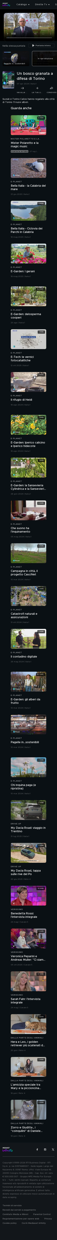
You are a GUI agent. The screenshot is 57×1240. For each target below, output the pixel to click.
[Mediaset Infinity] (6, 4)
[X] (53, 1149)
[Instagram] (45, 1149)
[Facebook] (37, 1149)
